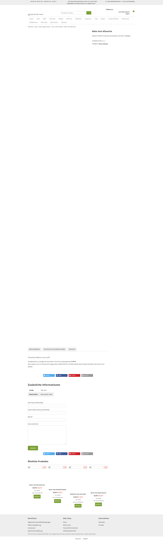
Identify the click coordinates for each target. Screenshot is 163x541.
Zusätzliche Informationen (54, 349)
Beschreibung (34, 349)
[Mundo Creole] (44, 14)
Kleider (61, 19)
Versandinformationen (70, 528)
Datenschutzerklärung (35, 531)
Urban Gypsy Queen (44, 26)
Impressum (31, 528)
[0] (133, 14)
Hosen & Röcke (113, 19)
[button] (49, 375)
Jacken (103, 19)
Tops (96, 19)
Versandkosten (39, 493)
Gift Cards (44, 22)
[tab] (34, 349)
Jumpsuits (88, 19)
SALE (38, 19)
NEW (44, 19)
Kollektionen (33, 22)
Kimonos (69, 19)
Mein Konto (54, 22)
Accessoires (125, 19)
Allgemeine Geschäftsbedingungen (39, 522)
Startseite (30, 26)
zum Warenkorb (124, 12)
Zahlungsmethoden (69, 531)
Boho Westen (59, 26)
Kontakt (72, 349)
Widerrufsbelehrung (34, 525)
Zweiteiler (78, 19)
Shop (35, 26)
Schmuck (52, 19)
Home (31, 19)
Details (37, 496)
